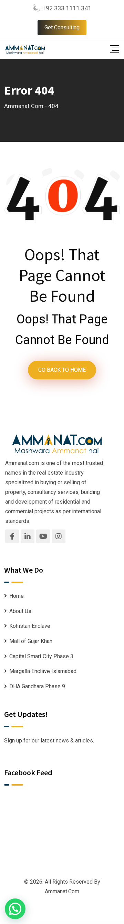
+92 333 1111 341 (66, 8)
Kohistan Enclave (29, 626)
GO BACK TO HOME (62, 370)
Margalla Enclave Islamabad (42, 671)
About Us (20, 611)
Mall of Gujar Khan (30, 641)
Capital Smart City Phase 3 (41, 656)
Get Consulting (62, 27)
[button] (15, 908)
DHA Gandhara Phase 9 (37, 686)
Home (16, 596)
